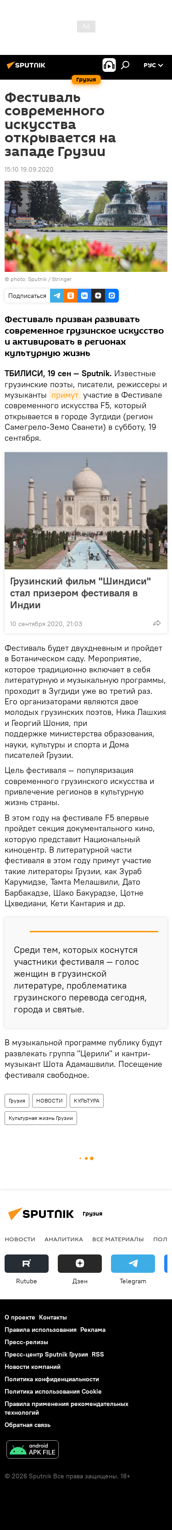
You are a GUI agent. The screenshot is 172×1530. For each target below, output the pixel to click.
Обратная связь (27, 1425)
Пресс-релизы (26, 1342)
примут (64, 394)
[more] (157, 623)
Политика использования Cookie (53, 1391)
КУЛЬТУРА (87, 1100)
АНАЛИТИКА (63, 1239)
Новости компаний (33, 1366)
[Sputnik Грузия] (27, 69)
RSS (98, 1354)
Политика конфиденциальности (52, 1379)
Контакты (53, 1317)
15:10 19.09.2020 (29, 169)
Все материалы (118, 1239)
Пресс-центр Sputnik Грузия (46, 1354)
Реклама (92, 1329)
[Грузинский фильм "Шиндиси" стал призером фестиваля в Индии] (86, 510)
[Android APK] (32, 1450)
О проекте (20, 1317)
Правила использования (41, 1329)
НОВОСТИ (49, 1100)
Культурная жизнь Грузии (41, 1117)
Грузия (17, 1100)
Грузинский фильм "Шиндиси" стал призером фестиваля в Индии (80, 593)
